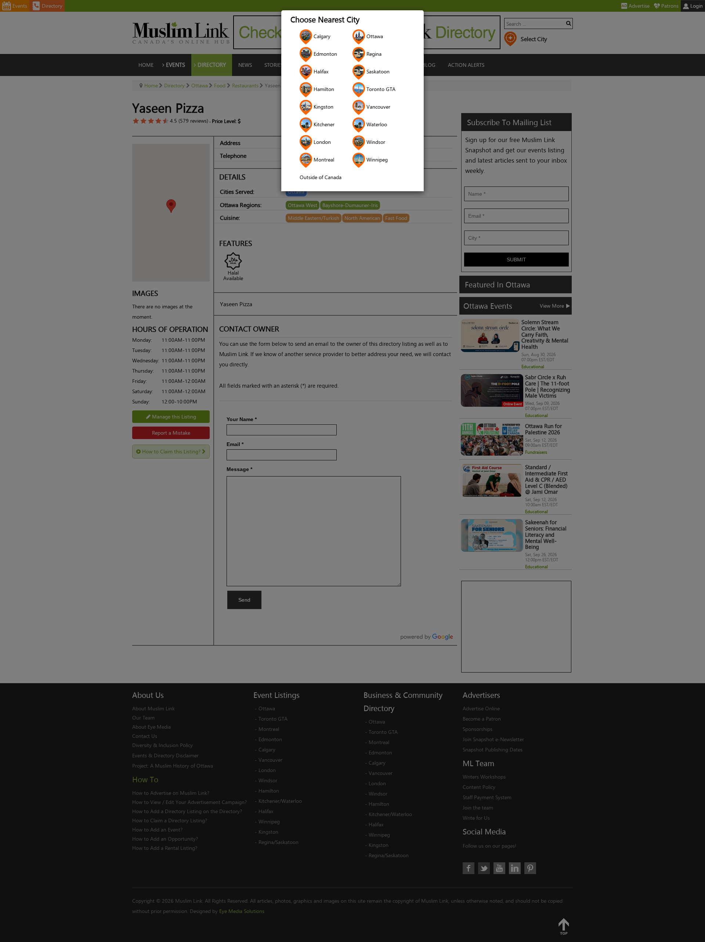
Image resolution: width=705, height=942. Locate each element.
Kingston (322, 106)
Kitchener (323, 124)
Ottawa (374, 36)
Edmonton (324, 54)
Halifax (320, 71)
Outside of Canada (320, 177)
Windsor (375, 142)
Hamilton (323, 89)
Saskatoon (377, 71)
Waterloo (376, 124)
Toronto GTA (380, 89)
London (321, 142)
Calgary (321, 36)
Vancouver (377, 106)
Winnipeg (376, 159)
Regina (373, 54)
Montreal (323, 159)
